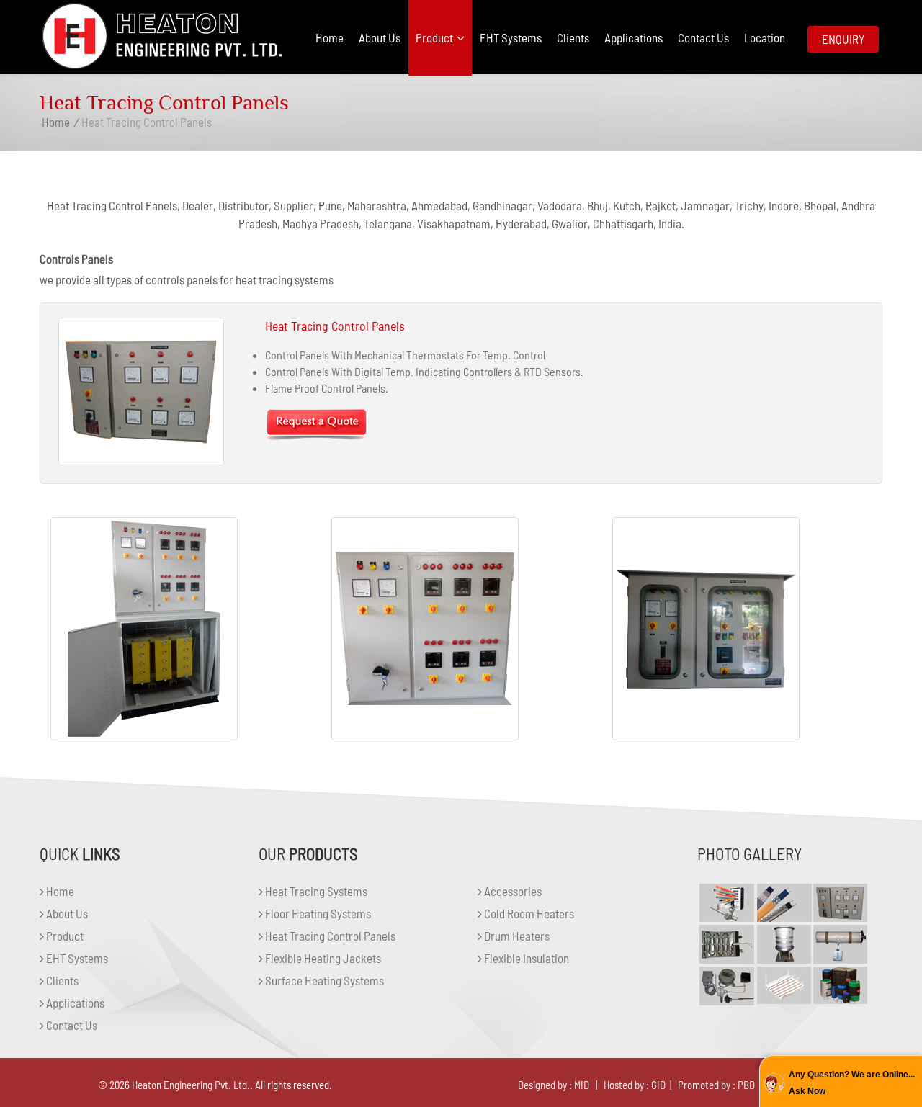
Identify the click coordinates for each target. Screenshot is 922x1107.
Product (435, 37)
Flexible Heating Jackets (322, 958)
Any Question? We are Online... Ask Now (852, 1083)
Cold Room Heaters (528, 913)
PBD (746, 1084)
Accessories (512, 891)
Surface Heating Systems (323, 980)
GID (658, 1084)
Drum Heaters (516, 935)
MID (581, 1084)
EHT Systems (511, 37)
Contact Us (703, 37)
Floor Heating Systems (317, 913)
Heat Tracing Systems (315, 891)
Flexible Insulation (525, 958)
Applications (633, 37)
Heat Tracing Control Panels (329, 935)
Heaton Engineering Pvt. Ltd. (191, 1084)
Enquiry (843, 39)
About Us (379, 37)
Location (764, 37)
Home (329, 37)
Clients (573, 37)
